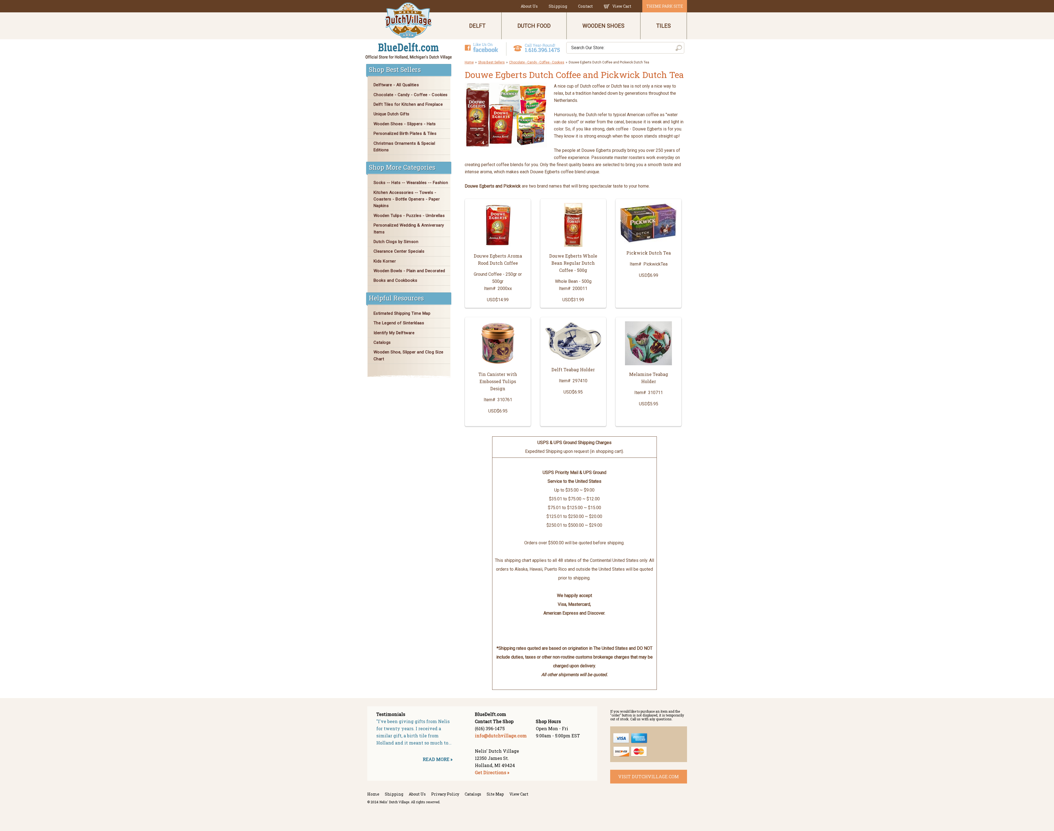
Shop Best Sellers (491, 62)
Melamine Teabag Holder (648, 377)
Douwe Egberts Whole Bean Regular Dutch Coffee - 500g (573, 263)
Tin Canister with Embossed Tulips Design (497, 381)
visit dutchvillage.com (648, 776)
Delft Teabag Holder (573, 369)
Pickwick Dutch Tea (648, 253)
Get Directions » (492, 772)
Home (469, 62)
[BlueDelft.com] (409, 31)
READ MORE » (437, 759)
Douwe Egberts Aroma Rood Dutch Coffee (498, 259)
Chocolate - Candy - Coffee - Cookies (536, 62)
